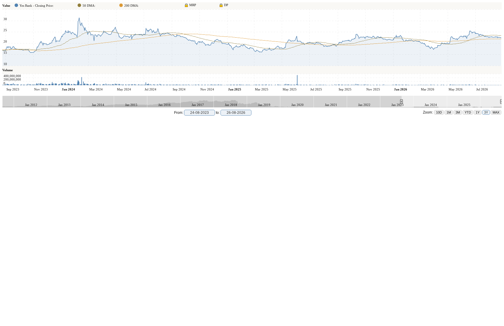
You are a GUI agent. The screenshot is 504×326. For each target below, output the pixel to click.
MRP (192, 5)
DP (226, 5)
